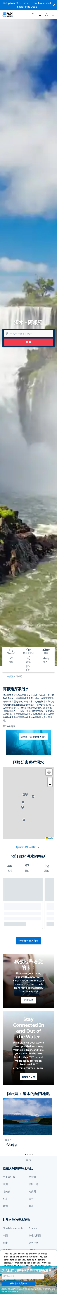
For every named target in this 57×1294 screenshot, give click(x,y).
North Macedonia (13, 1228)
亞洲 (5, 1184)
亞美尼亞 (8, 1250)
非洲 (31, 1206)
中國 (5, 1235)
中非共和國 (35, 1235)
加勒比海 (33, 1184)
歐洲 (5, 1206)
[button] (22, 807)
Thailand (33, 1228)
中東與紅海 (9, 1177)
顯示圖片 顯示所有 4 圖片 (33, 736)
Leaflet (50, 838)
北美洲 (6, 1191)
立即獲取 (28, 1000)
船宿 (10, 870)
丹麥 (5, 1242)
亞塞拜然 (33, 1242)
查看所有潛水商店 (28, 940)
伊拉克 (32, 1250)
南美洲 (32, 1191)
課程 (46, 870)
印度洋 (6, 1198)
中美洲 (10, 676)
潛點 (26, 870)
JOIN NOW (28, 1076)
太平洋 (32, 1198)
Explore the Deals (27, 6)
